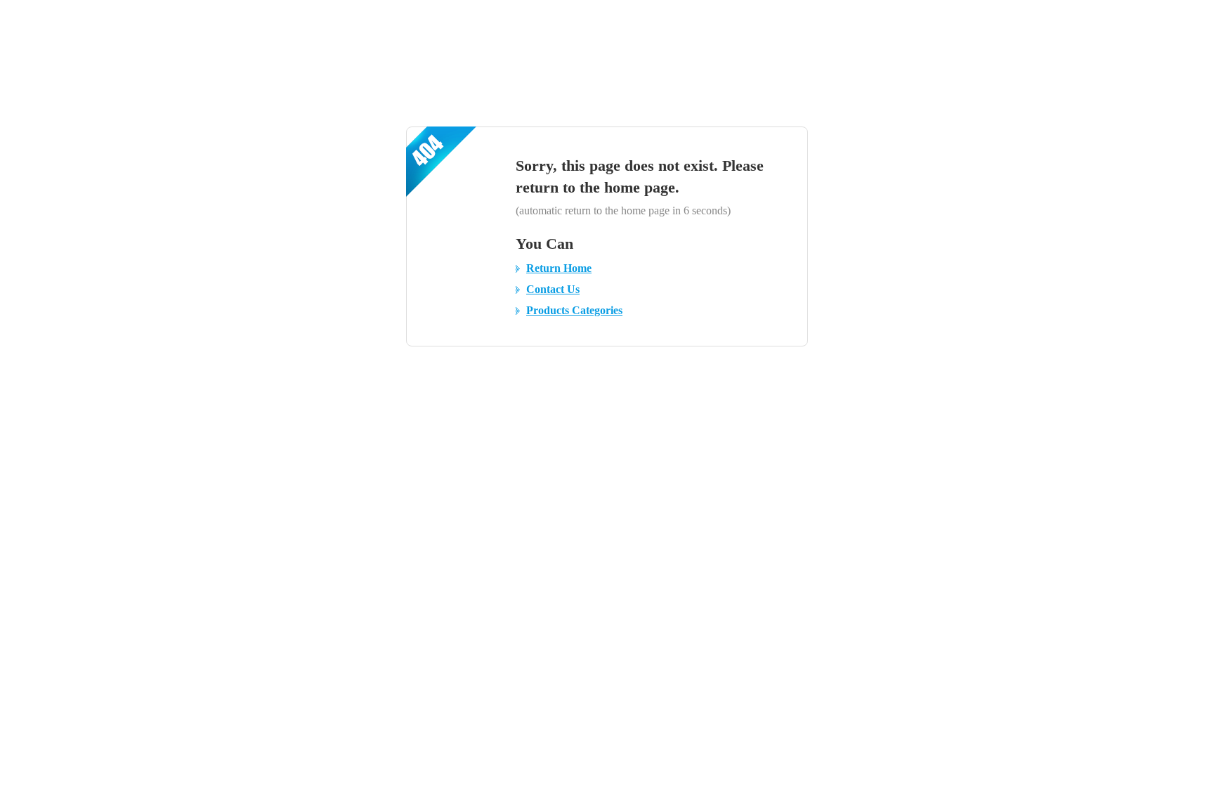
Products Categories (574, 310)
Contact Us (553, 289)
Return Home (559, 268)
